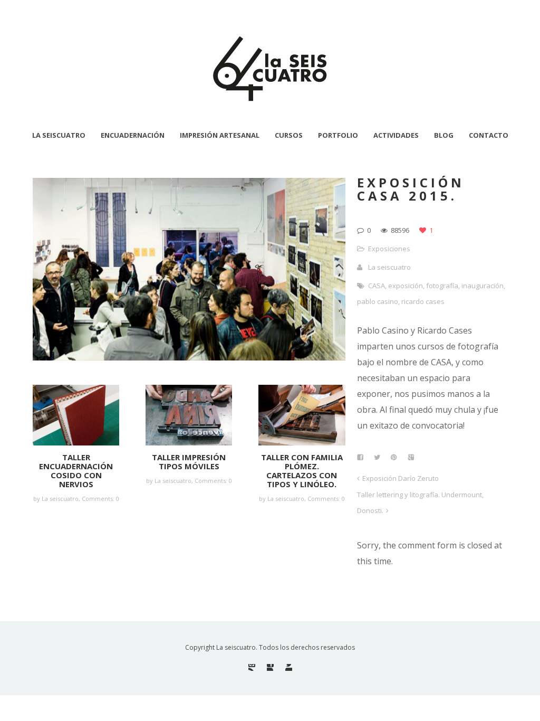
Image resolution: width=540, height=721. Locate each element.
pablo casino (377, 301)
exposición (405, 285)
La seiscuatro (389, 267)
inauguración (482, 285)
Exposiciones (389, 248)
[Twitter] (288, 667)
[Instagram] (251, 667)
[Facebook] (270, 667)
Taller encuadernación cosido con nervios (76, 470)
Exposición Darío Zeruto (400, 478)
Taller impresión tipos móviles (189, 461)
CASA (376, 285)
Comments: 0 (100, 498)
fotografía (442, 285)
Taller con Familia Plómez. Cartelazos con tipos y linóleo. (302, 470)
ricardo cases (423, 301)
